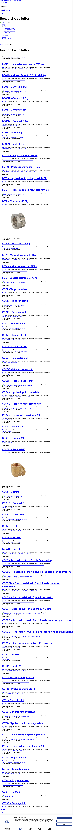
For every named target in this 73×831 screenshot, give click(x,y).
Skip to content (3, 0)
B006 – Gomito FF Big (14, 109)
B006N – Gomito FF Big (15, 121)
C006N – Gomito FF (13, 514)
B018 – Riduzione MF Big (15, 201)
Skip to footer (18, 0)
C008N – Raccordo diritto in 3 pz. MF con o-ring (27, 597)
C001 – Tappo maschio (14, 289)
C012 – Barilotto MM (13, 700)
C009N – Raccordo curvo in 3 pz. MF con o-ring (27, 643)
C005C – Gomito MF (13, 437)
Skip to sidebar (11, 0)
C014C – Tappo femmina (15, 768)
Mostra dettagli (56, 828)
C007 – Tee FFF (10, 526)
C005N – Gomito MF (13, 449)
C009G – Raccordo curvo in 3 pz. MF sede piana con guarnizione (36, 620)
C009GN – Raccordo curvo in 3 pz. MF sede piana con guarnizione (37, 631)
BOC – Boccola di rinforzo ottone (19, 277)
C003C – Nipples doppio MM (17, 369)
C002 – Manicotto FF (13, 323)
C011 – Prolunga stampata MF (18, 677)
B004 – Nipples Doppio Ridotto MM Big (23, 63)
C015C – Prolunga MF (14, 803)
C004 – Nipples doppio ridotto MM (20, 392)
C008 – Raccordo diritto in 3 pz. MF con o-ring (27, 560)
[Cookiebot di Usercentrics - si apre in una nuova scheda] (7, 829)
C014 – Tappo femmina (14, 757)
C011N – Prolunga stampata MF (19, 688)
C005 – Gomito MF (12, 426)
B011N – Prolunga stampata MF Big (21, 166)
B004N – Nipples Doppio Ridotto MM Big (24, 75)
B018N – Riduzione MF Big (16, 243)
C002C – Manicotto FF (14, 335)
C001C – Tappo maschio (15, 300)
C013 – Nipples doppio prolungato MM (22, 723)
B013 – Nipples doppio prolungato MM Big (24, 178)
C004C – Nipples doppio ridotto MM (21, 403)
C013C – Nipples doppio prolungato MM (23, 734)
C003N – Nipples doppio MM (17, 380)
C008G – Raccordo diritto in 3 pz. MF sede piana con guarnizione (36, 571)
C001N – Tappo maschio (15, 312)
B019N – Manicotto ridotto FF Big (20, 266)
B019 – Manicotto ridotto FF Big (19, 254)
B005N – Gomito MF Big (15, 98)
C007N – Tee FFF (11, 548)
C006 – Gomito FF (12, 491)
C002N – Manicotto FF (14, 346)
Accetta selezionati (64, 821)
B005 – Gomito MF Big (14, 86)
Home (1, 44)
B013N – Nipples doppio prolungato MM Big (25, 189)
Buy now (4, 67)
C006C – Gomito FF (13, 503)
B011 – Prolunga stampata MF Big (20, 155)
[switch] (30, 829)
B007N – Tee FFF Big (13, 143)
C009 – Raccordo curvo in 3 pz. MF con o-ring (26, 608)
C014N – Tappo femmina (15, 780)
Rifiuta (64, 824)
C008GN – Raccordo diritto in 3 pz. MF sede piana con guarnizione (31, 584)
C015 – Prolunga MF (13, 791)
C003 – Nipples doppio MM (17, 357)
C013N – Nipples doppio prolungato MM (23, 746)
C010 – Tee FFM (10, 654)
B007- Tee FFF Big (12, 132)
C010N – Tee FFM (11, 666)
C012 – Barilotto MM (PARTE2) (18, 711)
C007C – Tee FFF (11, 537)
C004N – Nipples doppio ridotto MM (21, 415)
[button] (11, 58)
